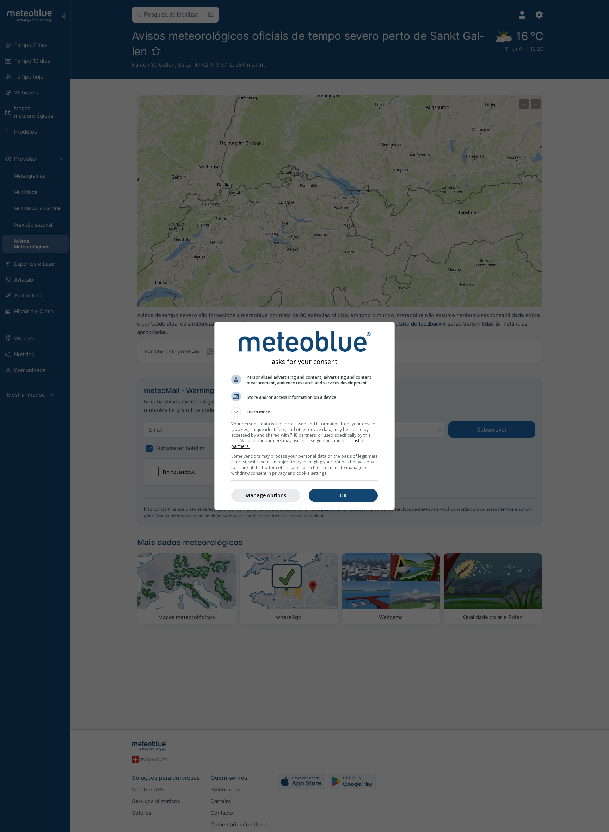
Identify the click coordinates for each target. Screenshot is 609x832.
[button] (304, 412)
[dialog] (304, 416)
